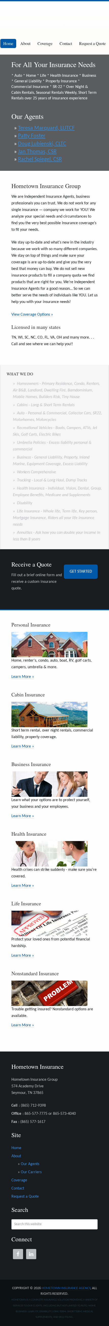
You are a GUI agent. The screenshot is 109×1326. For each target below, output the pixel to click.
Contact (66, 43)
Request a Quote (92, 43)
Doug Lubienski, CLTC (42, 144)
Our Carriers (31, 1172)
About (25, 43)
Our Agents (30, 1164)
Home (8, 43)
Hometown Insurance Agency (66, 1288)
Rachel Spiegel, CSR (40, 159)
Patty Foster (31, 136)
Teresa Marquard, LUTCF (46, 128)
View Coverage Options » (32, 315)
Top (104, 1321)
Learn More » (22, 677)
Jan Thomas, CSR (37, 152)
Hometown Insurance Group (54, 16)
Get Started (81, 572)
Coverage (45, 43)
